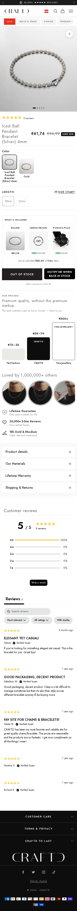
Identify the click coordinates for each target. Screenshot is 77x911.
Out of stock (22, 274)
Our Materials (15, 463)
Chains (48, 21)
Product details (16, 451)
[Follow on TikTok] (54, 872)
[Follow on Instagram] (44, 872)
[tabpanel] (38, 703)
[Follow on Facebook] (23, 872)
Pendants (66, 21)
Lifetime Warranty (18, 475)
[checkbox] (63, 620)
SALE (10, 21)
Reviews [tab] (14, 599)
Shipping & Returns (19, 487)
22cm (22, 201)
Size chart (66, 192)
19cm (8, 201)
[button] (38, 540)
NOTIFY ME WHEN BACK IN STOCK (59, 274)
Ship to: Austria (38, 881)
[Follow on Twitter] (33, 872)
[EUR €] (46, 11)
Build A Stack (28, 21)
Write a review (38, 582)
